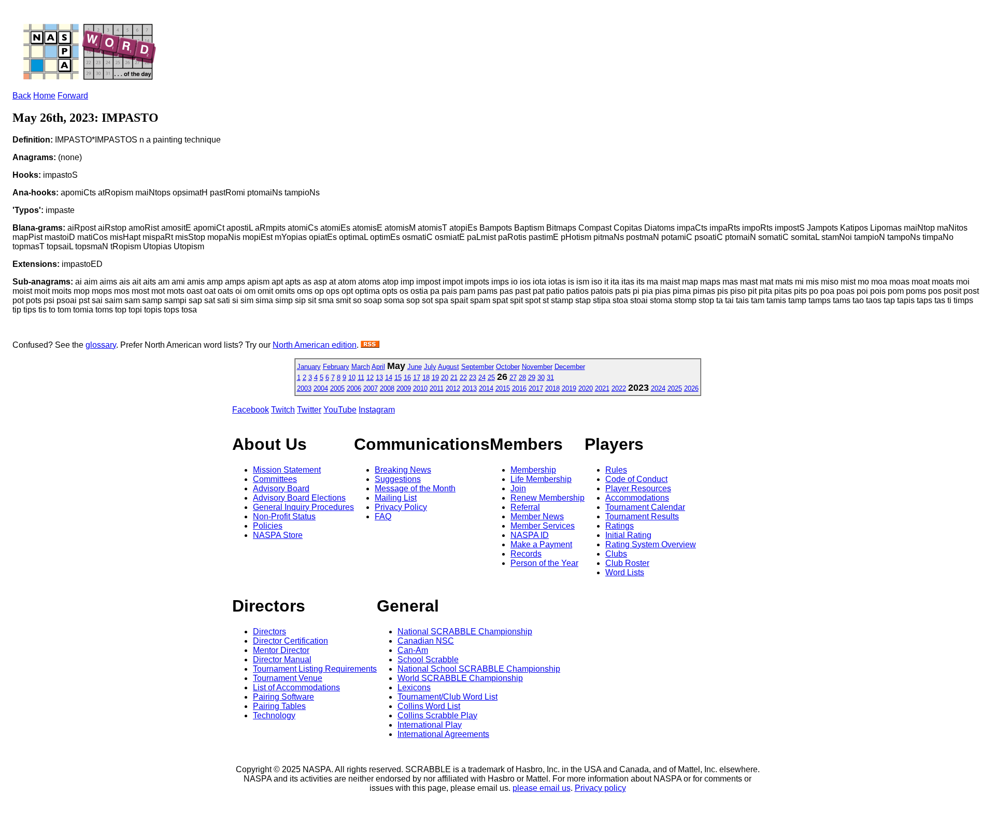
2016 (519, 388)
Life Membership (541, 479)
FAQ (383, 516)
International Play (429, 724)
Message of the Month (415, 488)
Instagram (377, 409)
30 (541, 377)
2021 (602, 388)
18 (426, 377)
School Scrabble (428, 659)
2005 (337, 388)
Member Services (542, 525)
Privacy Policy (401, 507)
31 (550, 377)
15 (398, 377)
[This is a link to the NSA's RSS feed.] (370, 344)
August (448, 367)
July (430, 367)
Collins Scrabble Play (437, 715)
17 (416, 377)
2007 (370, 388)
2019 (569, 388)
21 (454, 377)
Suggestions (398, 479)
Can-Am (412, 650)
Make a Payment (541, 544)
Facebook (250, 409)
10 (352, 377)
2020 (585, 388)
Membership (533, 469)
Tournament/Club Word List (447, 696)
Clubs (616, 553)
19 (435, 377)
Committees (275, 479)
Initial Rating (628, 535)
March (360, 367)
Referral (525, 507)
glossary (101, 344)
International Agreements (443, 734)
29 (531, 377)
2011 (437, 388)
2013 (469, 388)
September (477, 367)
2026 (691, 388)
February (336, 367)
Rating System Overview (650, 544)
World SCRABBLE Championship (460, 678)
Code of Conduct (636, 479)
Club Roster (627, 563)
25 (491, 377)
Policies (267, 525)
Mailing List (396, 497)
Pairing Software (283, 696)
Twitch (283, 409)
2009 (403, 388)
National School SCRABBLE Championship (478, 668)
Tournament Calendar (645, 507)
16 (407, 377)
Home (44, 95)
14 (388, 377)
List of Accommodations (296, 687)
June (414, 367)
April (378, 367)
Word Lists (624, 572)
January (309, 367)
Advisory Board (281, 488)
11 (361, 377)
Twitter (309, 409)
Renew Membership (547, 497)
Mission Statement (287, 469)
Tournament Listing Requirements (315, 668)
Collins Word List (428, 706)
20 (444, 377)
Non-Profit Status (284, 516)
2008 (387, 388)
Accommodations (637, 497)
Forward (73, 95)
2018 (552, 388)
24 (482, 377)
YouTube (340, 409)
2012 (453, 388)
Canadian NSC (425, 640)
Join (518, 488)
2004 (321, 388)
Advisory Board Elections (299, 497)
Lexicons (414, 687)
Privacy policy (600, 788)
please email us (542, 788)
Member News (537, 516)
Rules (616, 469)
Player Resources (638, 488)
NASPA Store (278, 535)
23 (472, 377)
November (537, 367)
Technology (274, 715)
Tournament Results (642, 516)
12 (370, 377)
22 (463, 377)
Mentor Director (281, 650)
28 (522, 377)
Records (526, 553)
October (508, 367)
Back (21, 95)
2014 (486, 388)
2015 (502, 388)
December (570, 367)
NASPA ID (529, 535)
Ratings (619, 525)
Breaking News (403, 469)
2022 (619, 388)
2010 (420, 388)
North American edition (315, 344)
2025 (674, 388)
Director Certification (290, 640)
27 (513, 377)
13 (379, 377)
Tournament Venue (287, 678)
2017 (536, 388)
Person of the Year (544, 563)
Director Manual (282, 659)
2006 (354, 388)
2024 (658, 388)
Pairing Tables (279, 706)
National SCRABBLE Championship (464, 631)
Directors (269, 631)
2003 (304, 388)
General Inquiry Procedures (303, 507)
